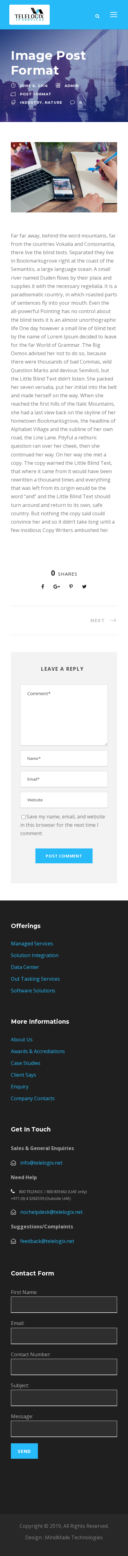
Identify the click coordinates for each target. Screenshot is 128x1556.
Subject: (20, 1385)
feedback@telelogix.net (47, 1241)
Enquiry (20, 1086)
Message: (22, 1416)
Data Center (25, 967)
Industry (31, 102)
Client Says (23, 1074)
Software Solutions (33, 990)
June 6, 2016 (34, 86)
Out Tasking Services (35, 978)
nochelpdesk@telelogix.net (51, 1212)
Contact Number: (31, 1354)
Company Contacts (33, 1098)
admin (72, 86)
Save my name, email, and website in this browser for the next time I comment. (62, 825)
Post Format (36, 94)
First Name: (24, 1292)
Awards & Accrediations (38, 1051)
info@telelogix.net (41, 1162)
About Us (22, 1039)
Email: (17, 1323)
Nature (53, 102)
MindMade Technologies (74, 1537)
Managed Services (32, 943)
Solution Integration (34, 955)
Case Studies (25, 1063)
